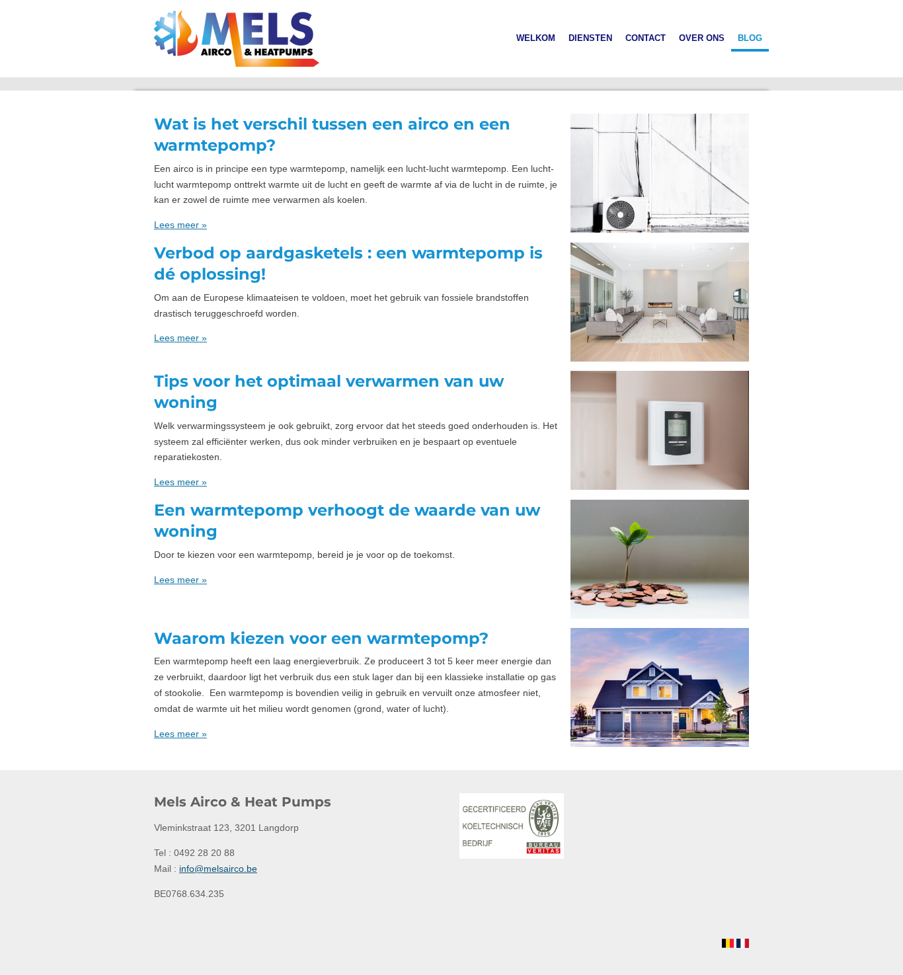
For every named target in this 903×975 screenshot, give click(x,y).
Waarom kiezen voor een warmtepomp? (321, 638)
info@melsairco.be (218, 868)
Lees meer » (180, 224)
